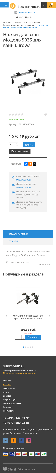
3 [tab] (28, 347)
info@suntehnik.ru (27, 12)
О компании (9, 388)
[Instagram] (28, 440)
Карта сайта (8, 411)
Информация (9, 399)
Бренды (7, 396)
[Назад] (6, 316)
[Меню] (4, 4)
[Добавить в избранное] (45, 114)
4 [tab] (30, 347)
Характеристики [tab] (18, 234)
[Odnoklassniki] (13, 440)
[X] (34, 164)
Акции (6, 392)
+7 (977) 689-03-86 (16, 423)
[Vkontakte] (5, 440)
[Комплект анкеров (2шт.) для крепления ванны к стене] (28, 298)
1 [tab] (23, 347)
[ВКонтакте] (26, 164)
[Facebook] (21, 440)
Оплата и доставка (12, 403)
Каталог (7, 384)
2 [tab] (25, 347)
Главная (7, 380)
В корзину (33, 337)
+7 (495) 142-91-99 (24, 17)
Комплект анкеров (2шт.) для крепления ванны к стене (28, 317)
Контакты (7, 407)
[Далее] (50, 316)
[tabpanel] (28, 313)
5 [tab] (32, 347)
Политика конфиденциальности (19, 373)
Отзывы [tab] (13, 241)
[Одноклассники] (30, 164)
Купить (29, 144)
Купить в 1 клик (19, 151)
